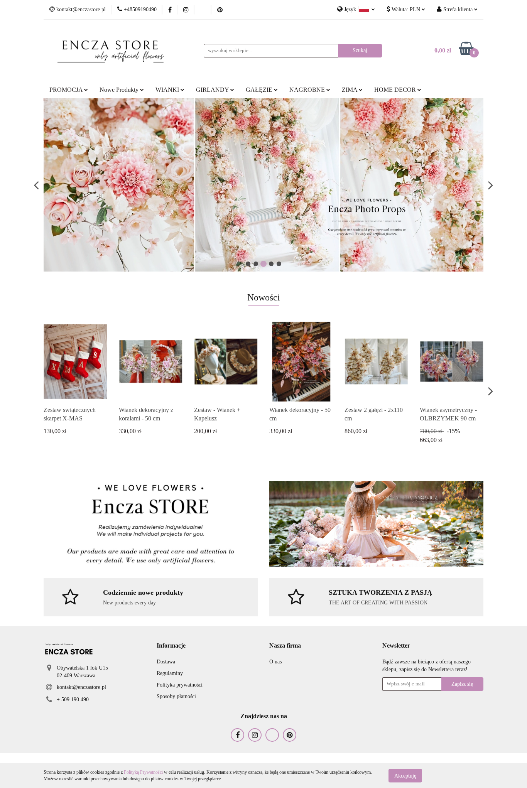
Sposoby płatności (176, 696)
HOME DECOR (395, 89)
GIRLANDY (213, 89)
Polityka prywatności (180, 685)
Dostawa (166, 662)
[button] (171, 646)
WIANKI (168, 89)
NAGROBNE (307, 89)
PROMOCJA (66, 89)
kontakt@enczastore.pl (81, 687)
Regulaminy (170, 673)
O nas (275, 662)
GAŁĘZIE (260, 89)
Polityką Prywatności (143, 772)
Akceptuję (405, 775)
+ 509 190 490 (73, 699)
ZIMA (350, 89)
